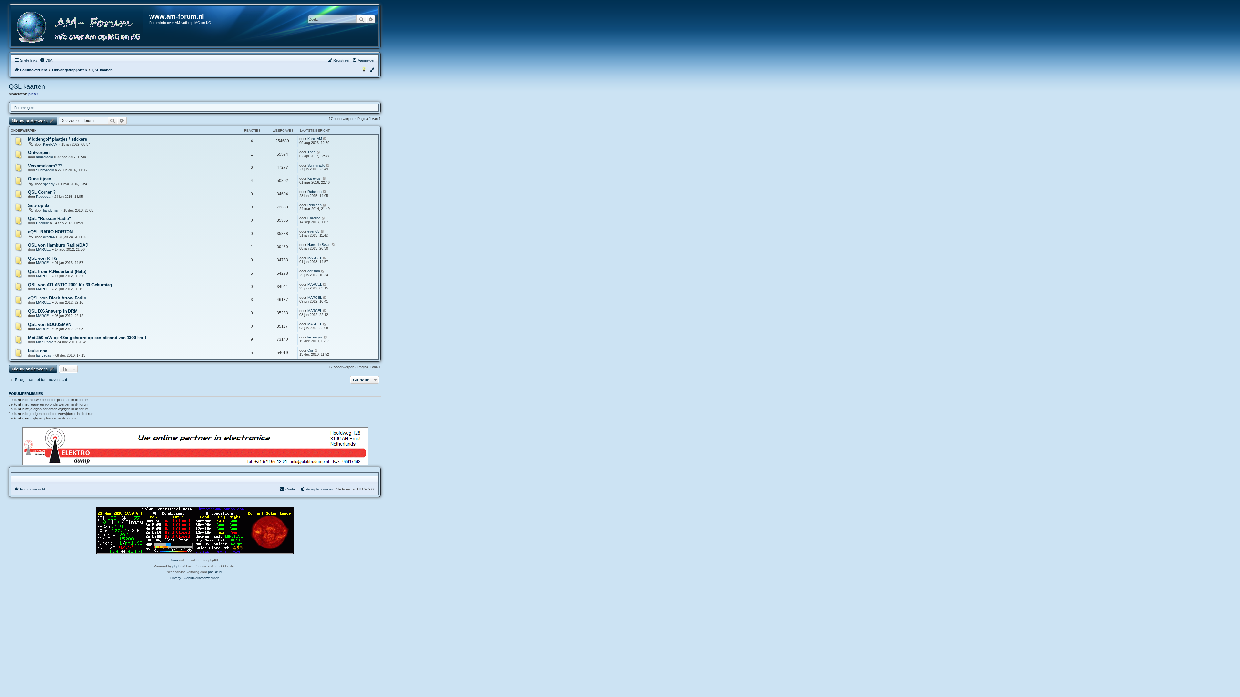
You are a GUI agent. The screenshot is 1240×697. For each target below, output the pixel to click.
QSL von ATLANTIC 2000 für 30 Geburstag (70, 284)
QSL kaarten (27, 86)
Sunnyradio (45, 170)
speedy (49, 184)
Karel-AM (50, 144)
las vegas (315, 337)
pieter (33, 94)
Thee (311, 152)
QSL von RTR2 (42, 258)
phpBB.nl (215, 572)
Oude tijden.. (41, 179)
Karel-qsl (314, 178)
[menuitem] (46, 60)
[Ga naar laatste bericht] (325, 139)
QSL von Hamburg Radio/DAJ (58, 245)
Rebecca (43, 196)
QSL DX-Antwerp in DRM (53, 311)
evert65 (49, 237)
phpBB (177, 566)
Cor (310, 350)
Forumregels (24, 108)
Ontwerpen (39, 152)
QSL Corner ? (42, 192)
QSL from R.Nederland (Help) (57, 271)
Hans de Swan (318, 245)
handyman (51, 210)
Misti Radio (44, 342)
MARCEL (43, 249)
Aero (174, 560)
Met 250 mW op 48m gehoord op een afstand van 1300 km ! (87, 337)
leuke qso (37, 350)
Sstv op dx (38, 205)
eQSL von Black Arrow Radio (57, 298)
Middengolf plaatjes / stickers (57, 139)
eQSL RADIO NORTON (50, 231)
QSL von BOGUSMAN (49, 324)
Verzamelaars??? (45, 165)
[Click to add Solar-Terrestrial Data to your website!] (195, 530)
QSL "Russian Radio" (49, 218)
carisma (313, 271)
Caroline (42, 223)
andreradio (44, 157)
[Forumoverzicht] (80, 27)
